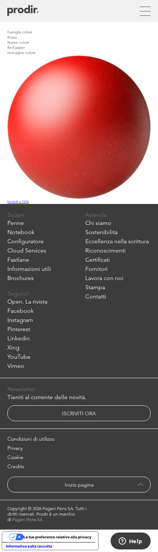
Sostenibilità (101, 232)
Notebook (21, 232)
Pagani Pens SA (27, 519)
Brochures (20, 278)
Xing (13, 347)
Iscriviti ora (79, 413)
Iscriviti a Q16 (18, 201)
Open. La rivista (27, 301)
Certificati (97, 259)
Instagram (20, 319)
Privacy (15, 448)
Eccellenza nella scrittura (117, 241)
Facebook (20, 310)
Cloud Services (26, 250)
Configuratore (25, 241)
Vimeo (15, 365)
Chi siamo (98, 222)
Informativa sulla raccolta (29, 546)
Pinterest (18, 329)
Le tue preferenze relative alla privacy (57, 537)
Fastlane (18, 259)
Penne (15, 222)
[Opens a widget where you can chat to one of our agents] (130, 542)
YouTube (18, 356)
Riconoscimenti (105, 250)
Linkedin (18, 338)
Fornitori (96, 268)
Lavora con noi (104, 278)
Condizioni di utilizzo (30, 438)
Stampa (95, 287)
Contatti (95, 296)
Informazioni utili (29, 268)
